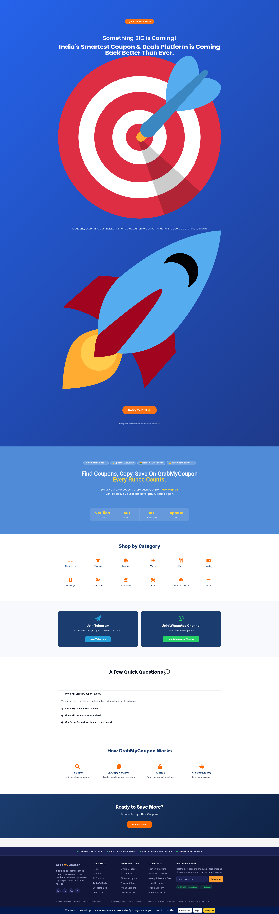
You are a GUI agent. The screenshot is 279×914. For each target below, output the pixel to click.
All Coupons (98, 878)
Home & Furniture (157, 892)
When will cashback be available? (83, 715)
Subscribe (216, 879)
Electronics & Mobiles (159, 873)
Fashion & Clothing (157, 869)
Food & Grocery (156, 888)
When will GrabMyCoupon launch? (83, 693)
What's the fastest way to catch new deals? (88, 722)
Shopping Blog (100, 888)
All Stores (97, 873)
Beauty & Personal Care (160, 878)
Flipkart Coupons (129, 878)
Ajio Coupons (127, 873)
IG (58, 891)
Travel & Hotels (156, 883)
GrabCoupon (68, 865)
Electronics (70, 566)
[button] (139, 693)
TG (64, 891)
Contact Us (98, 892)
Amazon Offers (128, 883)
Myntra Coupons (129, 869)
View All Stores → (129, 892)
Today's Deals (100, 883)
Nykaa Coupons (128, 888)
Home (96, 869)
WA (71, 891)
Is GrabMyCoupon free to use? (81, 708)
